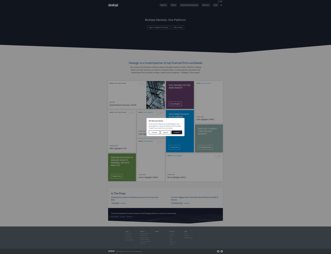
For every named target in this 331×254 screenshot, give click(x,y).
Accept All (176, 132)
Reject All (165, 132)
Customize (154, 132)
